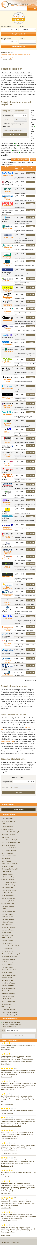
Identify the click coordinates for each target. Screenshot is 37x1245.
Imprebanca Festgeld (7, 661)
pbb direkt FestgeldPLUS (8, 566)
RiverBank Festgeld (7, 388)
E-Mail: (3, 1030)
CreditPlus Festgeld (7, 414)
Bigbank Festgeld (7, 228)
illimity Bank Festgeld (7, 644)
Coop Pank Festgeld (7, 344)
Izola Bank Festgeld (7, 675)
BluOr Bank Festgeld (7, 175)
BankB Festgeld (7, 618)
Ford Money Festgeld (7, 329)
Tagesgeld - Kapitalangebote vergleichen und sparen (15, 54)
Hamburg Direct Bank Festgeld (7, 304)
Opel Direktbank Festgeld (7, 290)
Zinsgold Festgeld (6, 1077)
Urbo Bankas (7, 191)
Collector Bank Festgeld (7, 455)
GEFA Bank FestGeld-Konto (7, 406)
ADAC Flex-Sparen (7, 1113)
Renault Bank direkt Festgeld (7, 397)
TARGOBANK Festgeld (7, 464)
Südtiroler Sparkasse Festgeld (7, 536)
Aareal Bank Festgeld (7, 552)
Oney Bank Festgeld (7, 362)
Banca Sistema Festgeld (7, 297)
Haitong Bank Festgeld (7, 198)
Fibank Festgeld (6, 1208)
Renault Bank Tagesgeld (8, 1177)
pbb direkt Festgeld (7, 576)
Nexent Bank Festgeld (7, 424)
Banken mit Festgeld (7, 58)
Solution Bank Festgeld (7, 441)
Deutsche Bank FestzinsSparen (7, 528)
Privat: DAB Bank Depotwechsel (11, 1126)
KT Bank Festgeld (7, 351)
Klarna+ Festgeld (6, 1193)
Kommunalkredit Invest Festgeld (7, 257)
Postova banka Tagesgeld (8, 1089)
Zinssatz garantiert (7, 741)
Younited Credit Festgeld (7, 503)
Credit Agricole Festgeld (7, 248)
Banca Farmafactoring (7, 587)
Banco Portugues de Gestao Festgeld (7, 594)
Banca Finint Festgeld (7, 603)
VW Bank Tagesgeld (7, 1104)
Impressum (5, 1242)
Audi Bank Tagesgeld (7, 1166)
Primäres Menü (34, 8)
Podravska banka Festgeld (7, 629)
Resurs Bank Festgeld (7, 380)
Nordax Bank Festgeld (7, 312)
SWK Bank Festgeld (7, 281)
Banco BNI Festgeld (7, 559)
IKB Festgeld (7, 432)
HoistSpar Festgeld (7, 237)
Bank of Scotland (6, 1235)
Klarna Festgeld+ (7, 320)
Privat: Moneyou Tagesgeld (9, 1153)
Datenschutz (15, 1242)
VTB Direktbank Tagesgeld (9, 1138)
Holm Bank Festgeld (7, 205)
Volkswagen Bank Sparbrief (7, 264)
